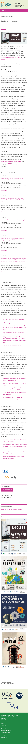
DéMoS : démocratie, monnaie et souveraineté (11, 509)
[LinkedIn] (16, 740)
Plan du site (3, 725)
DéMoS (9, 163)
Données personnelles (6, 730)
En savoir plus (4, 190)
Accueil (2, 14)
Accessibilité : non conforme (7, 735)
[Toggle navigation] (2, 10)
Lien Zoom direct (7, 489)
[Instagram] (9, 740)
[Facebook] (2, 740)
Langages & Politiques (9, 57)
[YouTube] (13, 740)
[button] (6, 10)
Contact (2, 723)
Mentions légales (5, 728)
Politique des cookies (5, 732)
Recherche (8, 14)
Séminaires (14, 14)
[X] (5, 740)
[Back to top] (25, 716)
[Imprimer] (6, 25)
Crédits (2, 727)
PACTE (3, 59)
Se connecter (4, 737)
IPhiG (18, 57)
